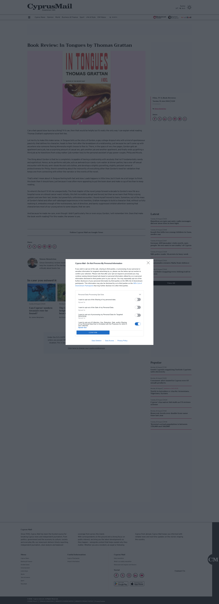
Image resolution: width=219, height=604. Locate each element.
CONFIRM (93, 332)
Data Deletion (97, 340)
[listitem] (109, 294)
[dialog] (109, 302)
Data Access (109, 340)
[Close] (149, 263)
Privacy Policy (122, 340)
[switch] (138, 299)
